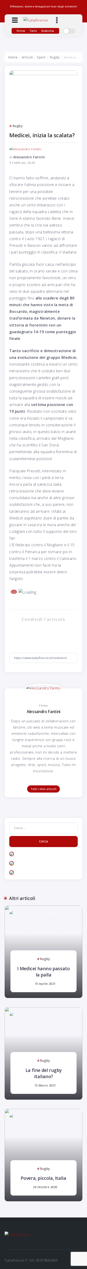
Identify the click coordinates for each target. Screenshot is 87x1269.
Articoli (27, 57)
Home (13, 57)
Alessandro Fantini (29, 157)
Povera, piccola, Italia (43, 1178)
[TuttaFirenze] (35, 19)
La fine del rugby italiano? (43, 1073)
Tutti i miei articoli (44, 789)
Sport (41, 57)
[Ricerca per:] (43, 827)
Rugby (55, 57)
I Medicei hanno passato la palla (43, 971)
